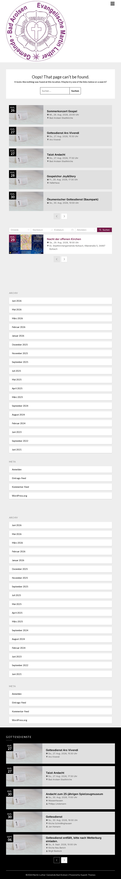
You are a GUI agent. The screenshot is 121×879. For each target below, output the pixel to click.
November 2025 (20, 353)
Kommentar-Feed (20, 486)
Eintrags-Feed (19, 478)
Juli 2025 (16, 370)
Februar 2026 (18, 327)
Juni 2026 (17, 300)
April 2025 (17, 388)
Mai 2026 (17, 309)
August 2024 (18, 414)
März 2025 (17, 397)
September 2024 (20, 405)
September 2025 (20, 362)
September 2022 (20, 441)
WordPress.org (19, 495)
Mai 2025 (17, 379)
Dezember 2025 (20, 344)
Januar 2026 (18, 335)
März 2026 (17, 318)
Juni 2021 (17, 449)
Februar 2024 (18, 423)
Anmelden (17, 469)
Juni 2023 (17, 432)
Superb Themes (88, 875)
